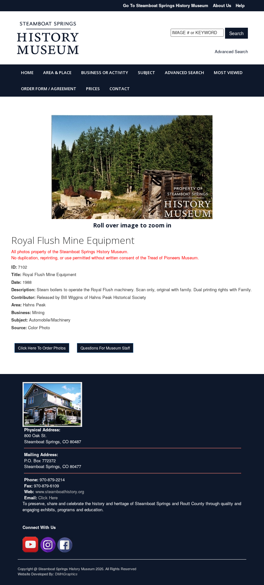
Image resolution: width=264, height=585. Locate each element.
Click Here (48, 497)
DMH (66, 573)
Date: (16, 282)
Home (27, 72)
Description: (23, 289)
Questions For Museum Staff (105, 347)
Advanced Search (231, 51)
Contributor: (23, 297)
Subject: (19, 320)
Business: (21, 312)
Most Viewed (228, 72)
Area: (16, 305)
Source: (19, 328)
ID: (14, 267)
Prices (93, 88)
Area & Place (57, 72)
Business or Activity (104, 72)
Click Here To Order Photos (42, 347)
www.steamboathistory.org (59, 491)
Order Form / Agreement (48, 88)
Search (236, 33)
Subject (146, 72)
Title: (16, 274)
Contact (119, 88)
